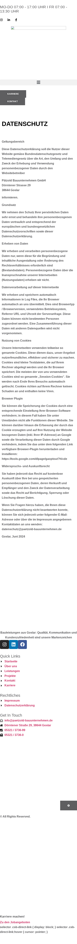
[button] (38, 82)
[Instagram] (4, 644)
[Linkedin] (13, 644)
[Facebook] (22, 644)
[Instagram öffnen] (38, 912)
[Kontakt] (38, 862)
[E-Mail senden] (38, 881)
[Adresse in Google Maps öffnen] (38, 900)
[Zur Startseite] (38, 842)
